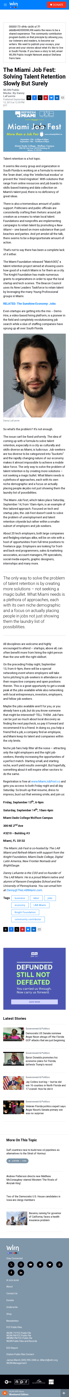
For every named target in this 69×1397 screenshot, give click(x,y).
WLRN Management (16, 1363)
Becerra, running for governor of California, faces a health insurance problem (45, 1217)
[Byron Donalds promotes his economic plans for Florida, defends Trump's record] (13, 1059)
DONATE (58, 4)
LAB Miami (40, 905)
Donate (10, 1300)
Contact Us (11, 1293)
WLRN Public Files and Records (21, 1341)
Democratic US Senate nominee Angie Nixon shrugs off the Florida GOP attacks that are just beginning (45, 1037)
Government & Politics (38, 1028)
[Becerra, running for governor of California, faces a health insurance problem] (16, 1218)
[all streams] (64, 1393)
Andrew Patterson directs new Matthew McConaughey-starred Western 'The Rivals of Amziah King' (31, 1180)
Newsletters (12, 1321)
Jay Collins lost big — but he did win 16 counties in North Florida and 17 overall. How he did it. (46, 1085)
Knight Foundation (25, 912)
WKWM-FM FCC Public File (19, 1338)
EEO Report (12, 1348)
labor (36, 898)
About (9, 1286)
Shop (9, 1314)
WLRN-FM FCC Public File (18, 1335)
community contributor (28, 919)
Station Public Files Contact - (20, 1354)
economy (20, 905)
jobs (50, 898)
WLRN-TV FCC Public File (18, 1333)
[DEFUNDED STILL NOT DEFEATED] (34, 979)
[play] (5, 1393)
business (20, 898)
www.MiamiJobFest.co (45, 781)
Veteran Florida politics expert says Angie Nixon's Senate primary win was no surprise (46, 1110)
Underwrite (12, 1307)
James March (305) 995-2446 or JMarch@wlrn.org (32, 1360)
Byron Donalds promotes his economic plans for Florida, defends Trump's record (42, 1061)
